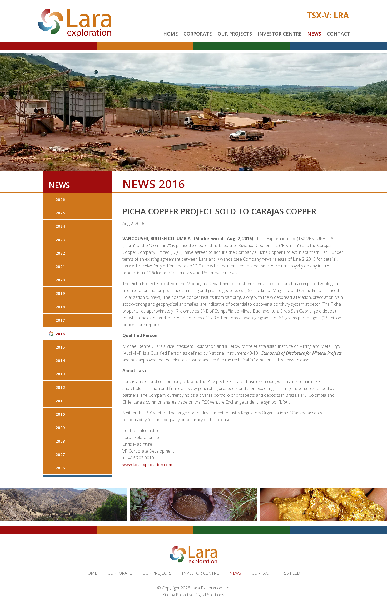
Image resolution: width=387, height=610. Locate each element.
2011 (60, 400)
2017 (60, 320)
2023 (60, 239)
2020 (60, 279)
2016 (60, 333)
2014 (60, 360)
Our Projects (234, 34)
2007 (60, 454)
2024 (60, 226)
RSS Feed (290, 573)
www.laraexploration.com (147, 465)
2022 (60, 253)
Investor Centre (280, 34)
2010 (60, 414)
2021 (60, 266)
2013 (60, 373)
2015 (60, 347)
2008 (60, 441)
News (314, 34)
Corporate (197, 34)
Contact (338, 34)
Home (170, 34)
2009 (60, 427)
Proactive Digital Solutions (200, 595)
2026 (60, 199)
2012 (60, 387)
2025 (60, 212)
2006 (60, 467)
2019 (60, 293)
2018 (60, 306)
